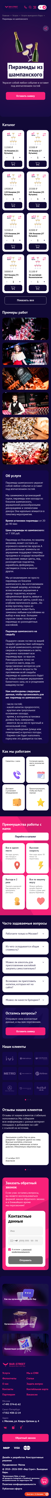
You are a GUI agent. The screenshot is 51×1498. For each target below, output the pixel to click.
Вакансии (32, 1394)
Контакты (7, 1389)
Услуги (6, 1373)
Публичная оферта (12, 1488)
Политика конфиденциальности (19, 1484)
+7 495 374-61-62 (11, 1404)
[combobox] (13, 1241)
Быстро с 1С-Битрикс (35, 1494)
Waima (21, 1464)
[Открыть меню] (34, 7)
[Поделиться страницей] (46, 28)
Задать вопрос (35, 1383)
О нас (5, 1383)
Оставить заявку (25, 96)
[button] (25, 1099)
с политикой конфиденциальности (22, 1250)
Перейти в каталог (25, 836)
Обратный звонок (25, 1438)
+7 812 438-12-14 (11, 1412)
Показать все (25, 300)
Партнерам (8, 1394)
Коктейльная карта (37, 1389)
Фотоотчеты (9, 1378)
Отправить (25, 1260)
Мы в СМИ (32, 1373)
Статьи (30, 1378)
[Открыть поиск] (30, 7)
